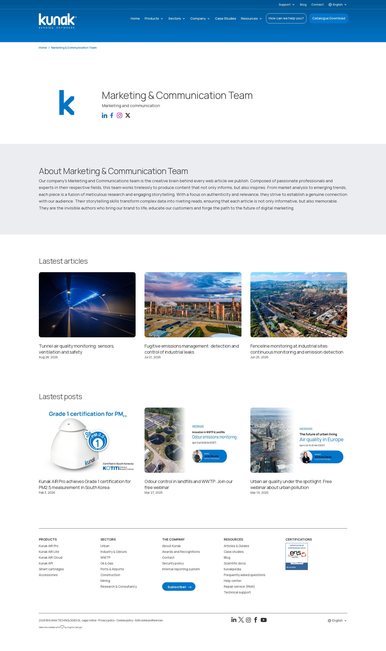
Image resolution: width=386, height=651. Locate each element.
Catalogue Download (328, 18)
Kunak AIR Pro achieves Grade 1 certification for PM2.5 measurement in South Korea (85, 484)
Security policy (173, 563)
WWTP (105, 557)
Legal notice (89, 620)
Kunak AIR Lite (49, 551)
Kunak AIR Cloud (50, 557)
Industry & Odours (114, 551)
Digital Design (74, 627)
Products (152, 19)
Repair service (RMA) (239, 586)
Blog (303, 4)
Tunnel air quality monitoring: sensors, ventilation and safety (76, 349)
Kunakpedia (232, 569)
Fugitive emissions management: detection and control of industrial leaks (192, 349)
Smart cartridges (51, 569)
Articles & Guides (236, 546)
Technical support (237, 592)
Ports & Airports (112, 569)
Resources (249, 19)
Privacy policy (106, 620)
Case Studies (225, 19)
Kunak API (46, 563)
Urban (105, 546)
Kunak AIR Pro (49, 546)
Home (135, 19)
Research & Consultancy (119, 586)
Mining (105, 580)
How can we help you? (286, 18)
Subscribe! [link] (177, 587)
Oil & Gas (107, 563)
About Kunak (171, 546)
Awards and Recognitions (181, 551)
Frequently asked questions (244, 575)
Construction (110, 575)
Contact (317, 4)
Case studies (234, 551)
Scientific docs (235, 563)
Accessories (48, 575)
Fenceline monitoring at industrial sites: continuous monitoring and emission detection (296, 349)
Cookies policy (125, 620)
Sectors (174, 19)
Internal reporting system (181, 569)
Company (198, 19)
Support (285, 4)
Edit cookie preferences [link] (149, 620)
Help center (232, 580)
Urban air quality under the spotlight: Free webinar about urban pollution (291, 484)
